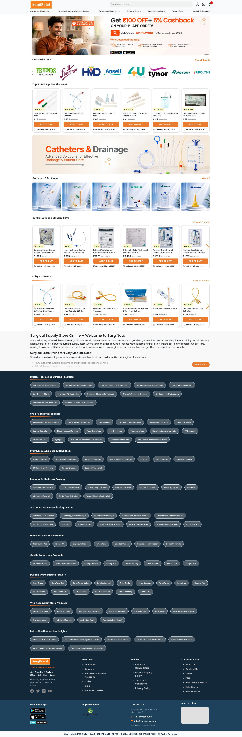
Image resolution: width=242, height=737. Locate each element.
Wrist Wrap (164, 583)
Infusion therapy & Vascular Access (74, 11)
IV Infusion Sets (39, 439)
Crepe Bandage (40, 459)
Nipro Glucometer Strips (110, 524)
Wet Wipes (101, 544)
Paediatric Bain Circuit (112, 620)
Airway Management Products (46, 422)
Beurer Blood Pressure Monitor (135, 515)
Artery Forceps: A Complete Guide (47, 648)
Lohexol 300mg (131, 563)
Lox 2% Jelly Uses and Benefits (150, 639)
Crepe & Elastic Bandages (79, 422)
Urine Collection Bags (159, 422)
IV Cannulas (190, 431)
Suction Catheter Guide (117, 639)
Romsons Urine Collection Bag (150, 385)
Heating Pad (200, 583)
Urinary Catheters (41, 431)
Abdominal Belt (60, 592)
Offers (188, 673)
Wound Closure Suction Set (98, 496)
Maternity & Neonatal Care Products (86, 439)
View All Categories (201, 11)
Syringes (58, 439)
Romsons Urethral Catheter (45, 385)
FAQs (188, 678)
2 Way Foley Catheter (97, 487)
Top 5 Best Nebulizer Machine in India (87, 648)
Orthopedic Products (120, 439)
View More (199, 364)
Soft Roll (143, 459)
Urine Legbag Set (171, 487)
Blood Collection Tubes (66, 563)
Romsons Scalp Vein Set (182, 385)
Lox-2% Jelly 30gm (41, 394)
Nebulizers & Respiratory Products (152, 439)
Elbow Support (39, 592)
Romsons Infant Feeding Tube (79, 385)
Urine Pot (191, 487)
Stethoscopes (116, 431)
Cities (88, 681)
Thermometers (137, 431)
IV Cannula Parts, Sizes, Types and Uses (82, 639)
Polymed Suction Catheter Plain (114, 385)
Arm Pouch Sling (125, 592)
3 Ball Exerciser (140, 611)
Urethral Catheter (123, 487)
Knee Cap (181, 583)
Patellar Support (104, 583)
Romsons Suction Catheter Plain (79, 402)
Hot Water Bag (58, 583)
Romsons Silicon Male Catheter (100, 394)
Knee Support (145, 583)
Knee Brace (38, 583)
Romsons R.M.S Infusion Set (45, 402)
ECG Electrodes (84, 524)
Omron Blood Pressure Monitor (170, 515)
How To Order (193, 691)
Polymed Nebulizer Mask (183, 611)
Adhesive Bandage (93, 459)
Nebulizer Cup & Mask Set (89, 611)
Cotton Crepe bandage (65, 459)
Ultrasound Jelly (40, 563)
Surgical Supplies (155, 11)
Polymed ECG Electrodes (68, 394)
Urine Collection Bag (70, 487)
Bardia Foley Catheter (68, 496)
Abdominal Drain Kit (41, 496)
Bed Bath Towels (173, 544)
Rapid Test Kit (153, 563)
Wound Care (177, 11)
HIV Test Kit (172, 563)
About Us (190, 664)
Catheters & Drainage (39, 11)
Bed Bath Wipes (122, 544)
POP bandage (162, 459)
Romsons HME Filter (117, 611)
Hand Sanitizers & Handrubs (164, 431)
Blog (87, 685)
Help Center (192, 687)
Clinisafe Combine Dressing (135, 394)
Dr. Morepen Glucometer (167, 524)
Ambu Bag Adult (87, 620)
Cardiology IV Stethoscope (74, 515)
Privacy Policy (143, 688)
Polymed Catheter (147, 487)
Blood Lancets (192, 524)
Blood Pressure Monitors (67, 431)
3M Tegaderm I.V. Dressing (167, 394)
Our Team (90, 664)
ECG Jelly (65, 524)
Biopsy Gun (111, 563)
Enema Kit (59, 544)
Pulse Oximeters (94, 431)
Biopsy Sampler (91, 563)
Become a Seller (94, 690)
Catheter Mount (40, 620)
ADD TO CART (46, 124)
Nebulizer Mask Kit (41, 611)
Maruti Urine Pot (40, 544)
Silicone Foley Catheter (43, 487)
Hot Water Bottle (102, 592)
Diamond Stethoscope (43, 524)
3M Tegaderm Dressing (43, 468)
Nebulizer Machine (64, 620)
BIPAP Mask (160, 611)
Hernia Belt (145, 592)
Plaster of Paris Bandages (130, 422)
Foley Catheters (184, 422)
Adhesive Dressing (184, 459)
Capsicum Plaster (80, 544)
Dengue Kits (191, 563)
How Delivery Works (196, 682)
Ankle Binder (125, 583)
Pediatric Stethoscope (104, 515)
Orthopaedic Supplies (108, 11)
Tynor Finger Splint (81, 583)
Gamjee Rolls (104, 422)
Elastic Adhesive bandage (121, 459)
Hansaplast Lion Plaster (147, 544)
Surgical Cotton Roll (93, 468)
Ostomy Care (133, 11)
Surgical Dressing (69, 468)
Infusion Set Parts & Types (44, 639)
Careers (89, 669)
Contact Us (191, 669)
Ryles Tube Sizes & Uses (181, 639)
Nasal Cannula (63, 611)
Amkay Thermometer (138, 524)
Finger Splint (81, 592)
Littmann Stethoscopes (43, 515)
